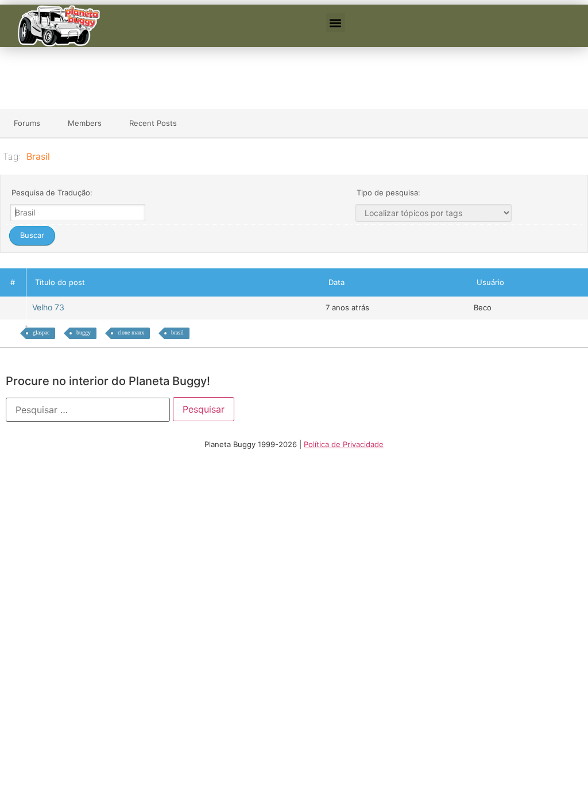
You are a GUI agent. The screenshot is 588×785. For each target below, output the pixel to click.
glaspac (41, 332)
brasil (177, 332)
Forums (27, 123)
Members (85, 123)
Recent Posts (153, 123)
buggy (83, 332)
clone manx (131, 332)
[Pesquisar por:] (88, 410)
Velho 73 (50, 307)
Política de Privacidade (344, 444)
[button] (335, 22)
